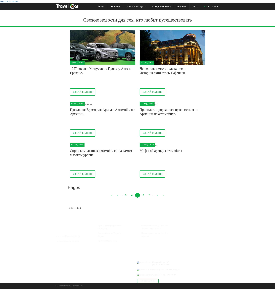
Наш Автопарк (63, 219)
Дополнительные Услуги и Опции (109, 234)
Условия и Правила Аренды (68, 236)
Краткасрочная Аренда (107, 241)
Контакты (181, 6)
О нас (101, 6)
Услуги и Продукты (136, 6)
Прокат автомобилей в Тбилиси (157, 246)
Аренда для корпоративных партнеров (110, 227)
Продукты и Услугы (108, 219)
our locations (148, 281)
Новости (145, 219)
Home (71, 208)
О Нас (59, 230)
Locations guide (105, 251)
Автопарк (115, 6)
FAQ (195, 6)
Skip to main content (9, 1)
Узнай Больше (83, 91)
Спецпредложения (161, 6)
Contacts (141, 257)
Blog (78, 208)
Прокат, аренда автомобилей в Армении (154, 234)
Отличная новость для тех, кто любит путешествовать (154, 227)
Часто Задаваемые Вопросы (67, 241)
